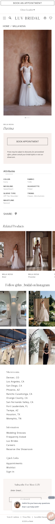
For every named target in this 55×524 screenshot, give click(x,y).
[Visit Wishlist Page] (51, 18)
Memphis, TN (13, 418)
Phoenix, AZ (13, 389)
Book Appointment (27, 141)
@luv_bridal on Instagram (32, 285)
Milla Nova (19, 26)
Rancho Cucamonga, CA (19, 394)
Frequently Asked (16, 436)
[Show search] (10, 18)
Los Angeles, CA (15, 381)
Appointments (14, 463)
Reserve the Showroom (19, 449)
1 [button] (25, 117)
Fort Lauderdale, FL (17, 406)
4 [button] (29, 117)
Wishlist (10, 467)
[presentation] (12, 251)
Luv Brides (12, 441)
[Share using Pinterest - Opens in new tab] (16, 213)
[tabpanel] (27, 72)
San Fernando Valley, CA (19, 402)
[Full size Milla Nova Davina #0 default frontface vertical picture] (27, 72)
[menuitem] (4, 18)
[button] (27, 9)
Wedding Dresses (16, 432)
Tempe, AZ (12, 410)
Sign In (10, 471)
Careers (10, 445)
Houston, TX (13, 414)
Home (6, 26)
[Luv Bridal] (27, 18)
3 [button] (28, 117)
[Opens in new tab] (13, 309)
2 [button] (26, 117)
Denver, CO (12, 377)
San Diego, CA (14, 385)
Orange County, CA (17, 398)
